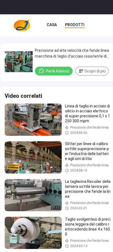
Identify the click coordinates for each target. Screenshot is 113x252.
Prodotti (74, 25)
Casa (52, 25)
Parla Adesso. (58, 71)
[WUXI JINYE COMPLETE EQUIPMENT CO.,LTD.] (22, 25)
